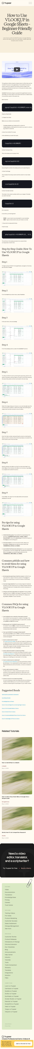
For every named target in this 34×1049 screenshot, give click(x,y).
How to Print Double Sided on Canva (10, 708)
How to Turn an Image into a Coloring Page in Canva (14, 704)
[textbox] (17, 107)
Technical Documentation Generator (10, 694)
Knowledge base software (8, 701)
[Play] (17, 69)
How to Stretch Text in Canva (8, 711)
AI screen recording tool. (8, 653)
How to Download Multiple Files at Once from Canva (14, 715)
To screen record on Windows (10, 661)
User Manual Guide (6, 698)
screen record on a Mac (10, 641)
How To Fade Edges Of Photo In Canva (10, 718)
